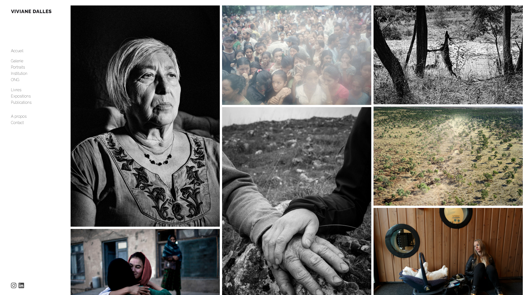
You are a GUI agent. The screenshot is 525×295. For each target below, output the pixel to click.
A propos (19, 116)
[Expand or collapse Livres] (25, 90)
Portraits (18, 67)
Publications (21, 102)
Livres (16, 90)
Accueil (17, 51)
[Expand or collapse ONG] (23, 80)
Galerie (17, 61)
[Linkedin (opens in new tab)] (21, 285)
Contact (17, 122)
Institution (19, 73)
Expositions (21, 96)
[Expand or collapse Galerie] (27, 61)
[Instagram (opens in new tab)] (13, 285)
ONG (15, 80)
